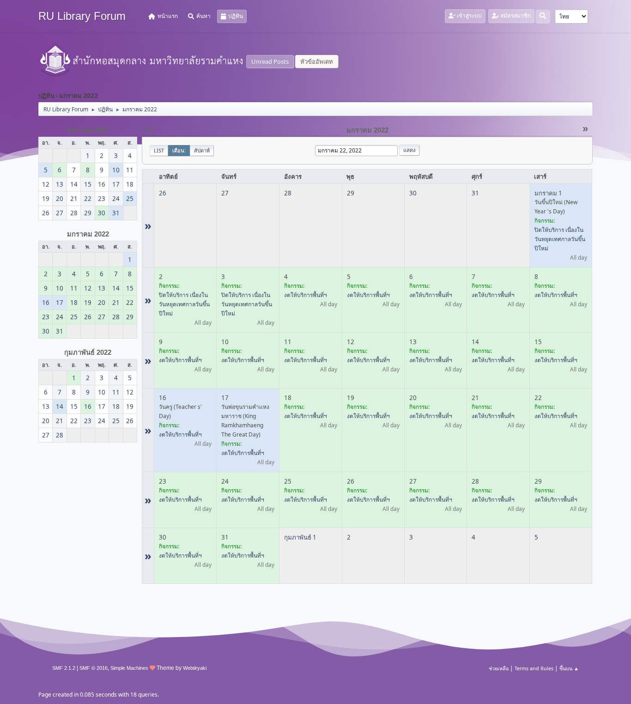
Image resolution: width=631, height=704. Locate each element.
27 (225, 193)
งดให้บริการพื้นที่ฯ (305, 295)
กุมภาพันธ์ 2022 (87, 352)
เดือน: (179, 150)
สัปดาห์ (202, 150)
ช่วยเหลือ (499, 668)
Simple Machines (129, 668)
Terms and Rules (534, 668)
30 (413, 193)
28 (287, 193)
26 (162, 193)
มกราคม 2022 (88, 234)
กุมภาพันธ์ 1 (300, 537)
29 (350, 193)
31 (475, 193)
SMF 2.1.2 (63, 668)
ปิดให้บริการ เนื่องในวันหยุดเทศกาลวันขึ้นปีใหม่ (559, 239)
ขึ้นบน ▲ (569, 668)
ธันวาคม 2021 (88, 130)
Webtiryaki (194, 668)
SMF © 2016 (93, 668)
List (159, 150)
